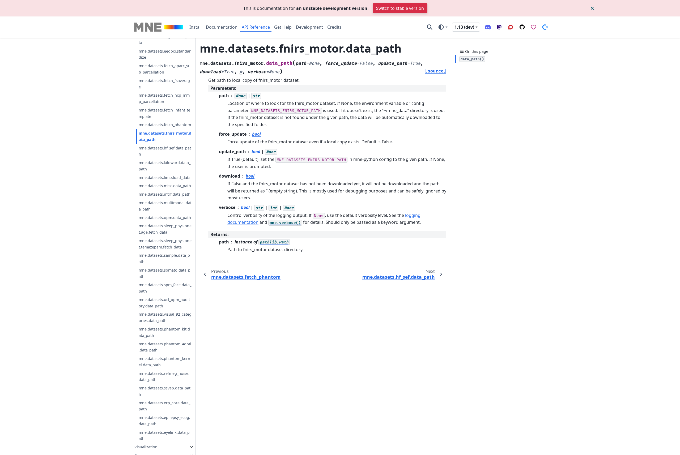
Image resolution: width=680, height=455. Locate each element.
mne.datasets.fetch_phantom (165, 124)
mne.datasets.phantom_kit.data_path (164, 332)
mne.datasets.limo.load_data (164, 177)
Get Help (283, 27)
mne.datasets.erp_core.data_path (164, 406)
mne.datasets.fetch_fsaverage (164, 83)
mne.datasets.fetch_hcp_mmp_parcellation (164, 98)
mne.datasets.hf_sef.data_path (165, 151)
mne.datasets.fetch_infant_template (164, 113)
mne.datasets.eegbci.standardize (165, 54)
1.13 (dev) (464, 27)
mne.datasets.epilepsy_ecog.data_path (164, 420)
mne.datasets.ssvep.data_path (164, 391)
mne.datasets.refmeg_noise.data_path (164, 376)
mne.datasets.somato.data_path (164, 273)
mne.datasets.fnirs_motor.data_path (165, 136)
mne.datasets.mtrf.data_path (164, 194)
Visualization (146, 446)
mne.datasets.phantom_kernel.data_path (164, 361)
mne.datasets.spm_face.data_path (165, 288)
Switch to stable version (400, 8)
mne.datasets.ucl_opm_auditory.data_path (164, 302)
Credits (334, 27)
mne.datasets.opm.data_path (165, 217)
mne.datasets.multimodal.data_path (165, 206)
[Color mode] (443, 27)
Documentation (221, 27)
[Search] (429, 27)
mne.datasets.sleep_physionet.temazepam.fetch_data (165, 244)
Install (195, 27)
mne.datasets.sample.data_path (164, 258)
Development (309, 27)
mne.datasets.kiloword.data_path (164, 165)
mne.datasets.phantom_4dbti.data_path (165, 347)
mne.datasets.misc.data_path (165, 185)
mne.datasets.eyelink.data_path (164, 435)
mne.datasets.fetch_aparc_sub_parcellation (164, 69)
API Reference (256, 27)
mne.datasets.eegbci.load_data (165, 39)
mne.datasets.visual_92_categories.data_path (165, 317)
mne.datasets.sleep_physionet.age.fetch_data (165, 229)
